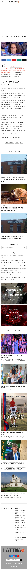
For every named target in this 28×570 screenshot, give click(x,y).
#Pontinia (11, 270)
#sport (15, 277)
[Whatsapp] (19, 60)
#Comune (15, 257)
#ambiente (3, 255)
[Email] (24, 60)
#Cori (2, 260)
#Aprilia (9, 255)
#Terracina (21, 277)
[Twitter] (9, 60)
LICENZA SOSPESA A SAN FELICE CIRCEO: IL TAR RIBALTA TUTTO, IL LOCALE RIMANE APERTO (13, 179)
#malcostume (12, 268)
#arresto (15, 255)
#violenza (13, 279)
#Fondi (3, 262)
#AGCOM (17, 142)
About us (18, 566)
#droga (16, 260)
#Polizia (7, 270)
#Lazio (7, 268)
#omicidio (3, 270)
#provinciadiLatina (7, 272)
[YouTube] (18, 556)
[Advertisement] (14, 19)
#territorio (4, 279)
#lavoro (2, 268)
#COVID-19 (7, 260)
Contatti (13, 566)
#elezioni (21, 260)
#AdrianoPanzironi (10, 142)
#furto (19, 262)
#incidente (8, 265)
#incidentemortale (15, 265)
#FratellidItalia (14, 262)
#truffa (9, 279)
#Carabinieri (20, 255)
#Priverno (15, 270)
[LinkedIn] (16, 556)
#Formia (8, 262)
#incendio (3, 265)
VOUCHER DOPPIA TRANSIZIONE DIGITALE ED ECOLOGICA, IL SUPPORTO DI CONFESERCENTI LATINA (12, 463)
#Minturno (24, 268)
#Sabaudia (9, 275)
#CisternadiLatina (7, 258)
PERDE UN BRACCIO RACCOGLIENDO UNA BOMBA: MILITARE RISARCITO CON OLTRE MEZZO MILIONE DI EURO (12, 209)
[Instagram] (14, 556)
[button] (25, 247)
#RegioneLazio (21, 272)
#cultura (13, 260)
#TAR (21, 142)
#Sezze (12, 277)
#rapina (16, 272)
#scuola (3, 277)
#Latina (22, 265)
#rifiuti (3, 275)
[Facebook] (3, 60)
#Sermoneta (8, 277)
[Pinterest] (14, 60)
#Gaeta (23, 262)
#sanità (20, 275)
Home (9, 566)
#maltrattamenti (19, 268)
